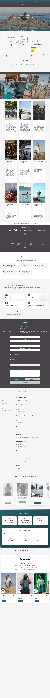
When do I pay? (20, 409)
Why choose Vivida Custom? (22, 400)
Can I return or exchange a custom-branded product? (27, 461)
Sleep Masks (13, 359)
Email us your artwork (32, 379)
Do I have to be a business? (22, 453)
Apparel (12, 361)
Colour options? (20, 422)
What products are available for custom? (25, 418)
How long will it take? (21, 429)
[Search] (45, 4)
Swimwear (13, 357)
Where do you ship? (21, 444)
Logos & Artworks (21, 420)
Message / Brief (25, 367)
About (19, 468)
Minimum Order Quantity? (22, 411)
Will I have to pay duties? (22, 446)
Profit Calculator (25, 382)
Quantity (25, 363)
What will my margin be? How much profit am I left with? (27, 407)
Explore (4, 601)
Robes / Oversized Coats (15, 354)
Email (25, 339)
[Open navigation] (2, 4)
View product (8, 502)
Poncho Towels (13, 356)
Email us (25, 322)
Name (25, 334)
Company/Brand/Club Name (25, 348)
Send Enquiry (17, 379)
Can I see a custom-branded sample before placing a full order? (28, 437)
